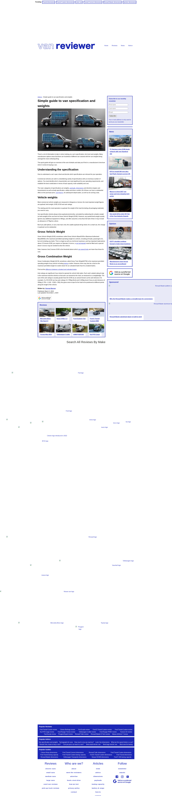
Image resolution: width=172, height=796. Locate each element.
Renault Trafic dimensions (97, 752)
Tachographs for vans (66, 742)
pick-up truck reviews (50, 788)
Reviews (114, 45)
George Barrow (50, 288)
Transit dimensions (49, 2)
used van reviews (51, 784)
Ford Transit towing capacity (49, 754)
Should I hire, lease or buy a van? (50, 744)
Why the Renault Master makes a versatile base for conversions (131, 299)
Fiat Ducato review (50, 734)
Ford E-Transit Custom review (102, 729)
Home (106, 45)
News (123, 45)
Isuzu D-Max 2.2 (62, 318)
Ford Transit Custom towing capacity (74, 754)
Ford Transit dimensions (124, 754)
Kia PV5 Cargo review (47, 732)
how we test (74, 784)
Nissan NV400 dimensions (100, 757)
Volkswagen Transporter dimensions (74, 757)
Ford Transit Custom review (123, 729)
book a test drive (74, 780)
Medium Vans (50, 776)
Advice (130, 45)
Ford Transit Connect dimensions (73, 752)
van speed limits (83, 249)
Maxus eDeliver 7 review (120, 734)
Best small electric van (93, 744)
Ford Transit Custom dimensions (121, 752)
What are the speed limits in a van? (122, 742)
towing (66, 263)
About (74, 768)
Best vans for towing (126, 744)
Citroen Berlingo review (67, 729)
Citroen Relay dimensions (49, 752)
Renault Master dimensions (112, 2)
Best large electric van (110, 744)
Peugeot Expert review (65, 734)
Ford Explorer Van (79, 318)
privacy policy (74, 788)
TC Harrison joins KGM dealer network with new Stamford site (120, 151)
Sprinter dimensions (129, 2)
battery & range (98, 788)
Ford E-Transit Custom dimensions (101, 754)
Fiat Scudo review (84, 729)
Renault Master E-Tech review (100, 734)
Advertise (74, 776)
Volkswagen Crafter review (87, 732)
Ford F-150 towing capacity (122, 757)
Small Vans (50, 772)
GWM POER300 (78, 334)
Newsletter (122, 768)
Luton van (79, 2)
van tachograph (81, 243)
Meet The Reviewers (74, 772)
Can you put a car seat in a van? (73, 744)
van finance (59, 192)
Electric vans (50, 768)
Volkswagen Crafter (63, 334)
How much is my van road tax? (84, 742)
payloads (72, 188)
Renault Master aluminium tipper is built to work (126, 317)
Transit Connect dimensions (93, 2)
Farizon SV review (126, 732)
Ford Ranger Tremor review (66, 732)
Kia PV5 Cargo (95, 334)
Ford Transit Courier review (48, 729)
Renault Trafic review (82, 734)
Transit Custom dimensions (65, 2)
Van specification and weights (48, 742)
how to (98, 792)
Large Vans (50, 780)
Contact (74, 792)
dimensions (79, 188)
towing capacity (98, 784)
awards (122, 772)
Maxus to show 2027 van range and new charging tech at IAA (119, 194)
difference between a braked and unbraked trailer (61, 269)
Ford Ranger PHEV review (108, 732)
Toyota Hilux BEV (46, 334)
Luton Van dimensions (102, 742)
